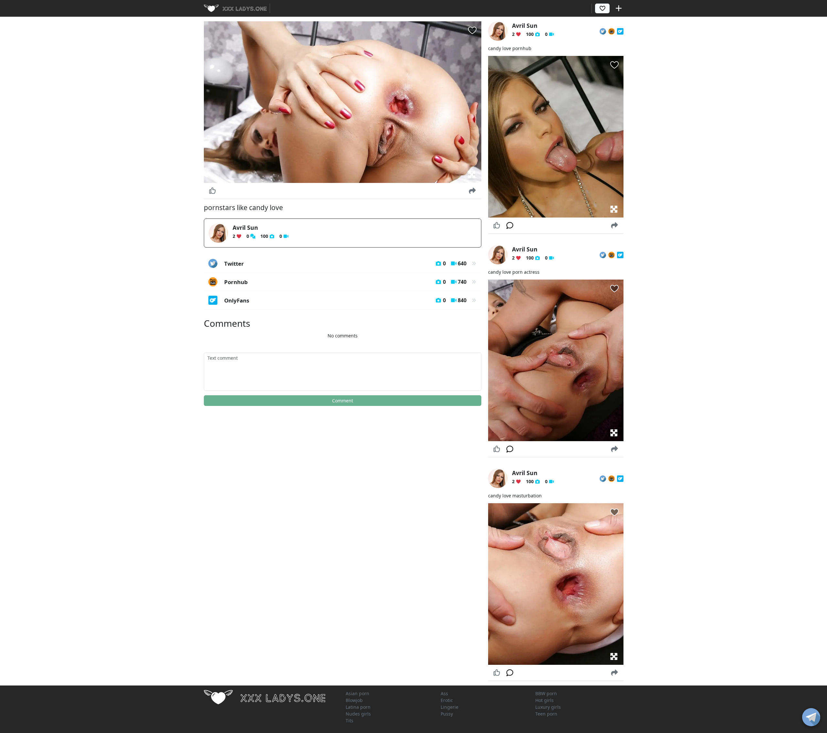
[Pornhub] (611, 31)
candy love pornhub (509, 48)
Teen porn (546, 714)
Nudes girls (358, 714)
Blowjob (354, 700)
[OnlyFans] (620, 31)
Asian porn (357, 693)
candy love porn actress (513, 272)
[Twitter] (603, 31)
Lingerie (449, 707)
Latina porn (358, 707)
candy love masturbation (515, 496)
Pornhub (345, 282)
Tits (349, 720)
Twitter (345, 263)
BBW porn (546, 693)
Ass (444, 693)
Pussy (447, 714)
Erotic (447, 700)
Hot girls (544, 700)
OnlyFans (345, 300)
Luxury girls (548, 707)
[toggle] (811, 717)
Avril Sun (245, 227)
